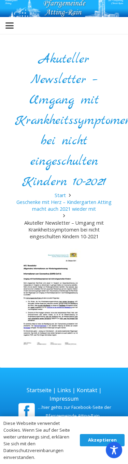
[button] (9, 25)
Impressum (64, 398)
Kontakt (87, 390)
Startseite (39, 390)
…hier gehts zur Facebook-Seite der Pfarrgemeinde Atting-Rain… (74, 411)
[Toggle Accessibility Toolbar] (114, 450)
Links (64, 390)
